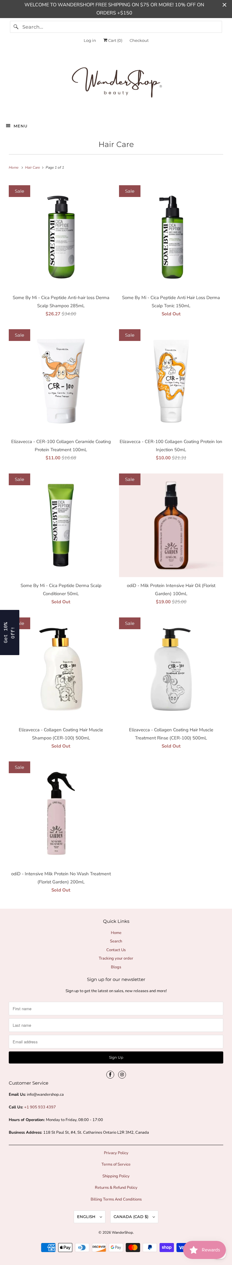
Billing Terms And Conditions (116, 1199)
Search (116, 941)
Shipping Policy (116, 1176)
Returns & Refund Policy (116, 1187)
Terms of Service (116, 1164)
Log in (90, 40)
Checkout (139, 40)
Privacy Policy (116, 1153)
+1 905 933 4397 (40, 1107)
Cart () (114, 40)
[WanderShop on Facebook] (110, 1075)
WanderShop (122, 1232)
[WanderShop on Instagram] (122, 1075)
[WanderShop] (116, 83)
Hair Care (116, 144)
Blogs (116, 967)
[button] (9, 632)
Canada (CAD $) (132, 1216)
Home (116, 932)
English (87, 1216)
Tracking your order (116, 958)
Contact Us (116, 950)
